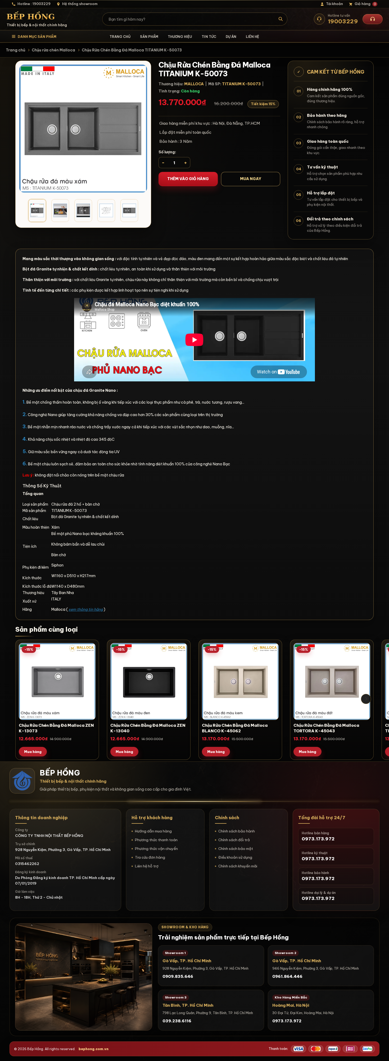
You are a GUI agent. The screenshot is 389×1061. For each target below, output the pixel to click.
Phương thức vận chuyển (156, 848)
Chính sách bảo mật (235, 848)
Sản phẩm (149, 36)
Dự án (231, 36)
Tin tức (209, 36)
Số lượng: (167, 152)
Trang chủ (120, 36)
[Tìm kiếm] (281, 19)
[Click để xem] (83, 129)
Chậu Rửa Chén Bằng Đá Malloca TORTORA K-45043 (326, 728)
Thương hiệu (180, 36)
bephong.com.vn (93, 1049)
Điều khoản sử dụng (235, 857)
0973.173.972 (286, 1020)
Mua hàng (33, 752)
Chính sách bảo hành (236, 831)
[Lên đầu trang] (380, 1052)
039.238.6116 (176, 1020)
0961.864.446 (287, 976)
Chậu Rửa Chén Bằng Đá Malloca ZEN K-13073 (56, 728)
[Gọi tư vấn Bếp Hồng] (373, 19)
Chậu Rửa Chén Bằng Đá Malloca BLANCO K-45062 (235, 728)
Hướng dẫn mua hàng (153, 831)
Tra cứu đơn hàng (150, 857)
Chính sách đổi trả (234, 839)
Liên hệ (252, 36)
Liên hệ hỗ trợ (147, 866)
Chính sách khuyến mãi (237, 866)
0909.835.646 (177, 976)
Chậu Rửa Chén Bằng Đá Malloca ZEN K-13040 (148, 728)
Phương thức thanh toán (156, 839)
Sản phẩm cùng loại (46, 629)
